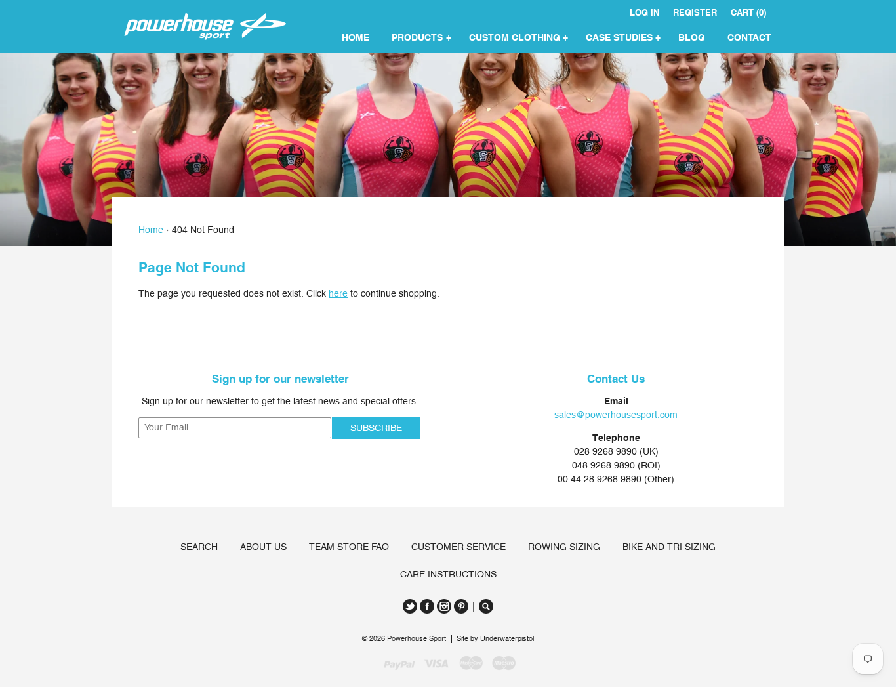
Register (695, 13)
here (338, 293)
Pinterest (461, 606)
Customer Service (458, 546)
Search (199, 546)
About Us (263, 546)
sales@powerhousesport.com (616, 414)
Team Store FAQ (349, 546)
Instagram (444, 606)
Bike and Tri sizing (669, 546)
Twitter (410, 606)
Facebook (427, 606)
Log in (644, 13)
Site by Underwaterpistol (495, 639)
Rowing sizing (564, 546)
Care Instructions (448, 574)
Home (150, 229)
